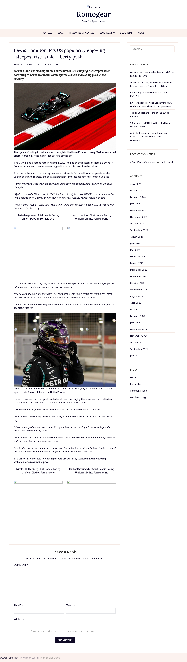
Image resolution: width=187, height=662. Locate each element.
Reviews (47, 32)
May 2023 (135, 249)
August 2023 (136, 236)
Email (70, 605)
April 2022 (135, 302)
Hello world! (167, 162)
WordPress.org (138, 397)
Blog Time (126, 32)
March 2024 (136, 190)
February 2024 (138, 196)
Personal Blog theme (50, 657)
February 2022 (138, 315)
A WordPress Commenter (143, 162)
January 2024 (137, 203)
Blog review (107, 32)
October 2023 (137, 223)
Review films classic (81, 32)
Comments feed (138, 390)
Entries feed (136, 383)
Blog (61, 32)
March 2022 (136, 309)
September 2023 (139, 230)
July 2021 (135, 355)
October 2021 (137, 342)
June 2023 (135, 243)
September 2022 (139, 289)
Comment (21, 564)
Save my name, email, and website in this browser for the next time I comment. (65, 631)
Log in (133, 377)
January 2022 (137, 322)
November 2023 (138, 216)
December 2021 (138, 329)
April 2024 (135, 183)
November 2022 (138, 276)
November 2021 (138, 335)
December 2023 (138, 210)
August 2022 (136, 296)
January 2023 (137, 263)
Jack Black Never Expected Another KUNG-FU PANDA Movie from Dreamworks (148, 137)
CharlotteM (57, 64)
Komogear (93, 14)
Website (19, 618)
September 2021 (139, 349)
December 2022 (138, 269)
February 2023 (138, 256)
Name (18, 605)
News (141, 32)
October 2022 (137, 282)
